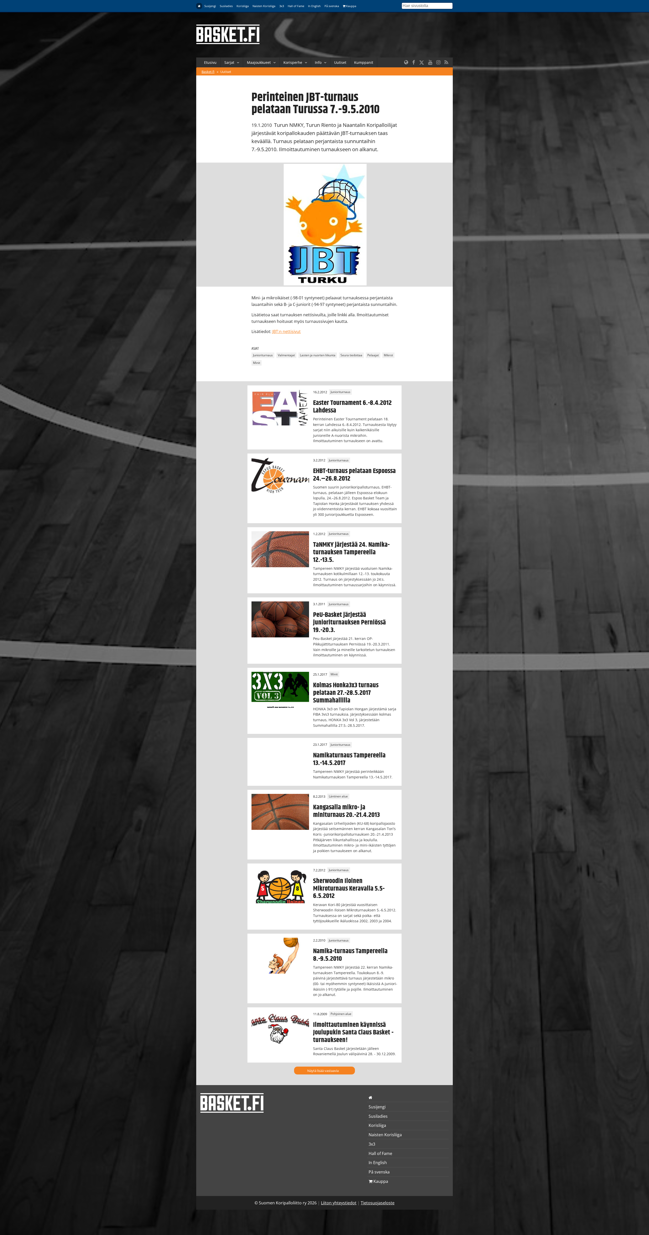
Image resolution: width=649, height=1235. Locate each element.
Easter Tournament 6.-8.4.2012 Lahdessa (352, 407)
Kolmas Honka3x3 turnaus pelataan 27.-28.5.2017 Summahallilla (345, 693)
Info (318, 62)
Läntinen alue (338, 796)
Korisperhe (292, 62)
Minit (256, 363)
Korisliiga (243, 6)
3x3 (281, 6)
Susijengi (210, 6)
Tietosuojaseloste (377, 1203)
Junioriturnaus (263, 355)
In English (314, 6)
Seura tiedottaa (351, 355)
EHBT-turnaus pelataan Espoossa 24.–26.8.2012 (354, 475)
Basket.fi (208, 71)
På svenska (331, 6)
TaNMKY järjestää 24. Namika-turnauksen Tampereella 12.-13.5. (351, 552)
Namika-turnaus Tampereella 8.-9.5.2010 (350, 955)
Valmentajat (286, 355)
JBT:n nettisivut (286, 331)
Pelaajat (373, 355)
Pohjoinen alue (341, 1014)
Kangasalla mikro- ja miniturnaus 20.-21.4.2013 (346, 811)
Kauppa (350, 6)
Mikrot (388, 355)
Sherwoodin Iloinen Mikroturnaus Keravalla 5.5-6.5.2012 (349, 888)
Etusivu (210, 62)
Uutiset (340, 62)
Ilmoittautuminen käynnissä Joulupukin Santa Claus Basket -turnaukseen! (353, 1032)
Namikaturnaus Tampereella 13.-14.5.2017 (349, 759)
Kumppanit (363, 62)
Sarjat (229, 62)
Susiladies (226, 6)
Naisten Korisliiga (264, 6)
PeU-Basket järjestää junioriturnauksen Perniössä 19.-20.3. (349, 622)
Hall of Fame (296, 6)
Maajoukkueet (259, 62)
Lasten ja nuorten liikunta (317, 355)
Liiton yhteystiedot (338, 1203)
